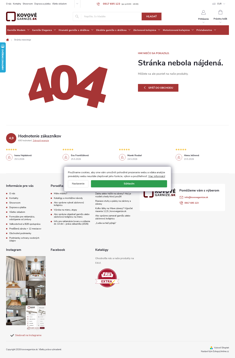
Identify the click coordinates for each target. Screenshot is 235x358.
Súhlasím (129, 183)
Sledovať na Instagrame (28, 335)
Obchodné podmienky (20, 233)
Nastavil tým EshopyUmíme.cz (215, 351)
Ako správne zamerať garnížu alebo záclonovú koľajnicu (112, 217)
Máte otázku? (60, 193)
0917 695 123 (191, 202)
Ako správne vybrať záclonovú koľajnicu (69, 204)
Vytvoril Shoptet (221, 347)
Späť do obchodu (160, 88)
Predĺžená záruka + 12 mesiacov (25, 228)
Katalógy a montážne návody (68, 198)
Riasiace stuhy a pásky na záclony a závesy (113, 202)
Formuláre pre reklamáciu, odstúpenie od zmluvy (22, 218)
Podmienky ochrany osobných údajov (24, 239)
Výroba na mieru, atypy (65, 210)
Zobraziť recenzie (41, 140)
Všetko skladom (59, 3)
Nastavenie (78, 183)
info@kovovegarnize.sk (196, 197)
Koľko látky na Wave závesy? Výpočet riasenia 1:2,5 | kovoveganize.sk (114, 210)
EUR (219, 3)
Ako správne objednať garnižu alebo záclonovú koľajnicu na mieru (72, 215)
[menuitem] (18, 30)
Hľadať (151, 16)
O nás (8, 3)
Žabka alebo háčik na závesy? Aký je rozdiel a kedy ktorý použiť (113, 195)
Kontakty (17, 3)
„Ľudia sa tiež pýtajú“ (105, 223)
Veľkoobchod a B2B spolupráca (24, 224)
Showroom (28, 3)
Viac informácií (156, 176)
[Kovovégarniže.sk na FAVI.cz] (107, 277)
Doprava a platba (42, 3)
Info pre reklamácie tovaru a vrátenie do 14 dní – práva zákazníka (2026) (72, 222)
